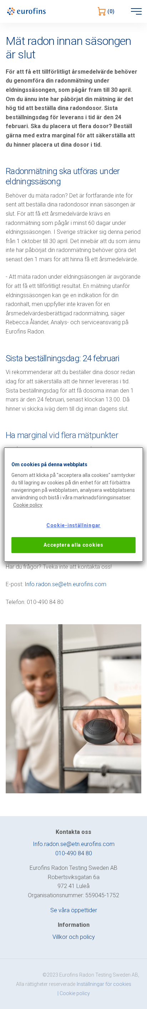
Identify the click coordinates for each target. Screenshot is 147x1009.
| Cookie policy (73, 993)
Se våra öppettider (73, 910)
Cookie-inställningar (73, 525)
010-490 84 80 (73, 853)
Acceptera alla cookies (73, 545)
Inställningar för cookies (104, 984)
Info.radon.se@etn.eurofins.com (65, 584)
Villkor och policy (73, 937)
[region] (73, 504)
